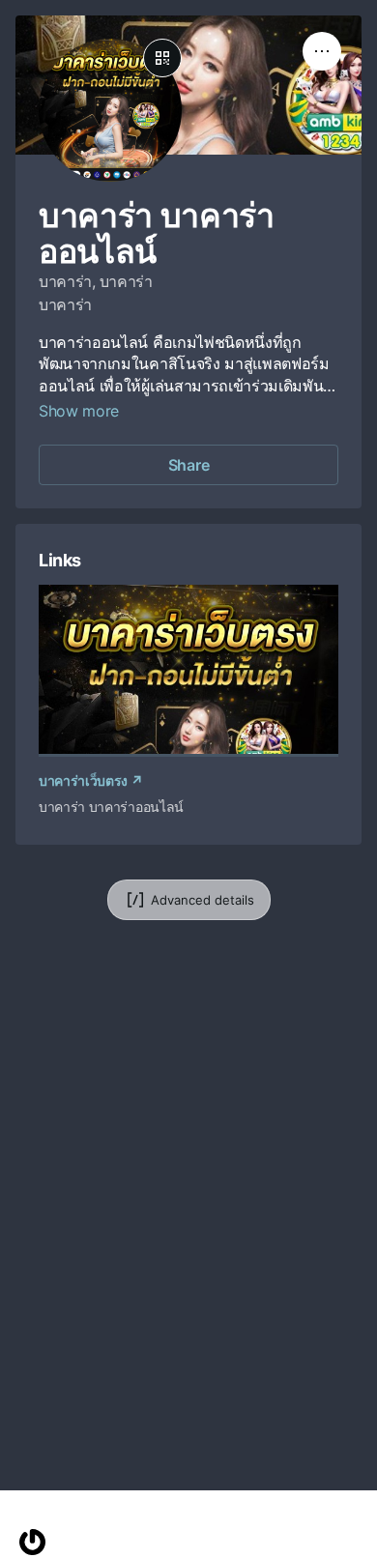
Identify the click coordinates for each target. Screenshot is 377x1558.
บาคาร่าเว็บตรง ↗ (91, 780)
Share (189, 465)
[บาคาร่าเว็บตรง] (188, 669)
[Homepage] (32, 1542)
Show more (79, 410)
